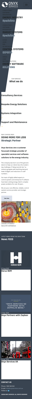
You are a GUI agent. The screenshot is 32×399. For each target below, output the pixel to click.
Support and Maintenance (14, 122)
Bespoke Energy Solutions (14, 104)
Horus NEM (6, 271)
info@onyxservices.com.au (14, 388)
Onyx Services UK (9, 361)
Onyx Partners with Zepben (14, 315)
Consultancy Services (11, 95)
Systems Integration (11, 113)
